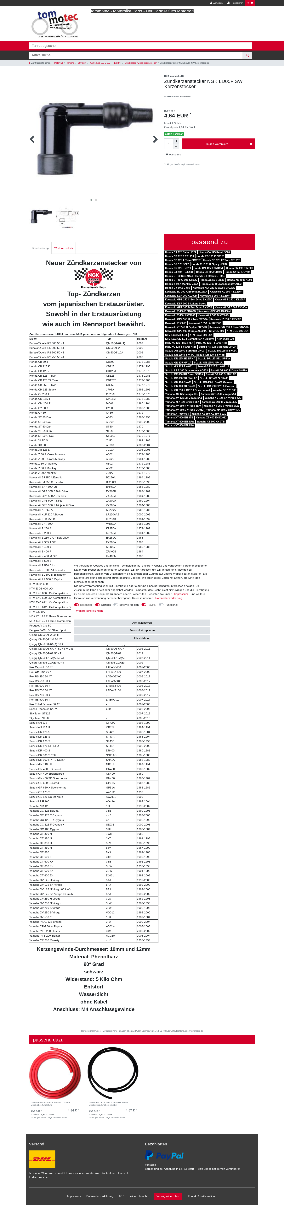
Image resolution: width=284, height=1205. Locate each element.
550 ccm (81, 63)
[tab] (40, 248)
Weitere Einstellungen (89, 610)
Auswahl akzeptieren (142, 630)
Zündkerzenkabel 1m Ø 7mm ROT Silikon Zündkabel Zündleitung (50, 1103)
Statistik (106, 604)
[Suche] (247, 55)
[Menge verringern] (176, 146)
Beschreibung (40, 248)
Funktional (171, 604)
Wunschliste (174, 154)
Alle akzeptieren (142, 622)
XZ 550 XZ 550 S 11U (99, 63)
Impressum (74, 1196)
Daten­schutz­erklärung (99, 1196)
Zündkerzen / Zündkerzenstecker (140, 63)
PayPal (152, 604)
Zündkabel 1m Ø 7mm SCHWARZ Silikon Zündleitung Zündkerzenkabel (108, 1103)
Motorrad (58, 63)
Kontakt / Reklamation (201, 1196)
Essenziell (86, 604)
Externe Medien (129, 604)
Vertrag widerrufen (167, 1196)
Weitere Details (63, 248)
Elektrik (117, 63)
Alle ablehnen (142, 638)
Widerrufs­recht (139, 1196)
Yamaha (70, 63)
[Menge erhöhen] (176, 141)
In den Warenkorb (217, 143)
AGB (121, 1196)
